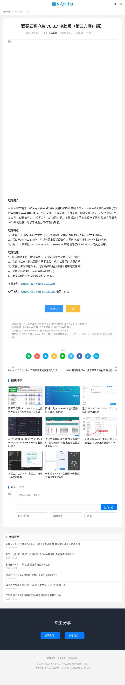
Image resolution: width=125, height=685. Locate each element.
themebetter (77, 664)
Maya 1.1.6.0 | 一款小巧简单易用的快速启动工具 (33, 370)
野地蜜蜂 (61, 658)
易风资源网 (73, 658)
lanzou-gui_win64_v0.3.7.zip (38, 283)
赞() (90, 32)
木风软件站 (62, 4)
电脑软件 (7, 11)
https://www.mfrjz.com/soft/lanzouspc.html (46, 330)
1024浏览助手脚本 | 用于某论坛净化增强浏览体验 (91, 370)
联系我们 (50, 635)
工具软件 (18, 11)
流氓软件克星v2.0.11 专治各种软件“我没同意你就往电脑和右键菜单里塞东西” (62, 442)
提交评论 (108, 507)
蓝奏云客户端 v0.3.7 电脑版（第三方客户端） (62, 26)
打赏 (73, 308)
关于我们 (74, 635)
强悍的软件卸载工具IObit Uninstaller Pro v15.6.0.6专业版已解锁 (25, 442)
